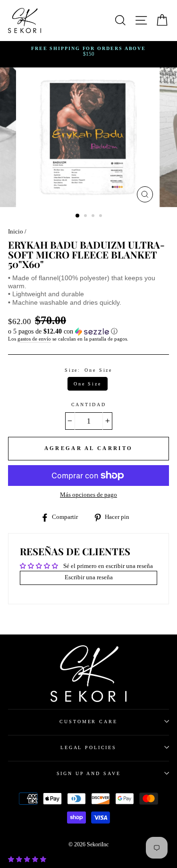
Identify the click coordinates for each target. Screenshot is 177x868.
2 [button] (86, 216)
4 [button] (101, 216)
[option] (88, 52)
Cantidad (88, 404)
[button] (88, 331)
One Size (87, 383)
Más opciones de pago (88, 495)
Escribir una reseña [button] (89, 577)
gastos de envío (34, 339)
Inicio (15, 231)
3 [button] (94, 216)
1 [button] (78, 216)
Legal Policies (88, 747)
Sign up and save (89, 773)
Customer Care (88, 721)
